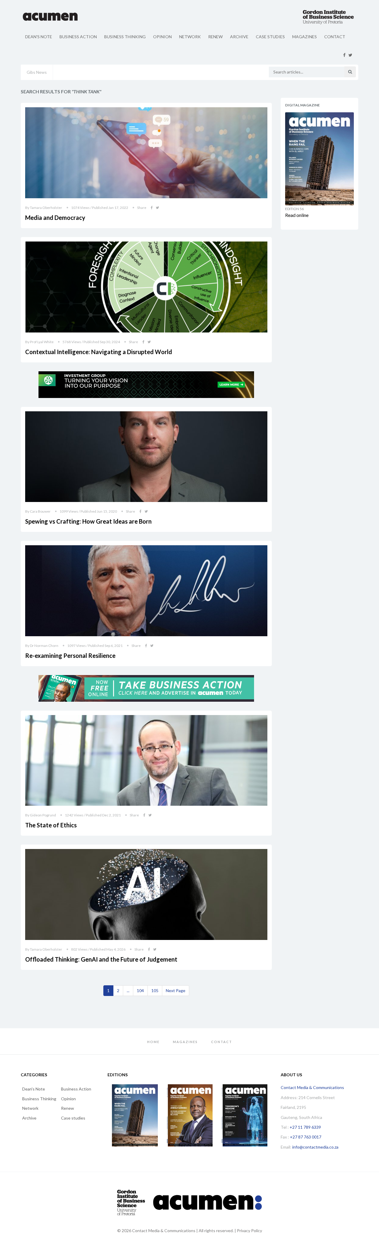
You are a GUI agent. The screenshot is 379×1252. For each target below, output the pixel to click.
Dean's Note (38, 36)
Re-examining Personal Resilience (70, 655)
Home (153, 1042)
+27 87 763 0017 (305, 1136)
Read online (297, 215)
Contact (334, 36)
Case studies (270, 36)
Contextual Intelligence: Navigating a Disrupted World (98, 351)
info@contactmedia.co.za (315, 1146)
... (128, 990)
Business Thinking (125, 36)
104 (140, 990)
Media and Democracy (55, 217)
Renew (215, 36)
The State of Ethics (51, 825)
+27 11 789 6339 (305, 1127)
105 (154, 990)
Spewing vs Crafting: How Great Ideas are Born (88, 521)
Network (190, 36)
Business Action (78, 36)
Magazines (304, 36)
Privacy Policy (249, 1230)
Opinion (162, 36)
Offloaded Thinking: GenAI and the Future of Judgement (101, 959)
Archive (239, 36)
